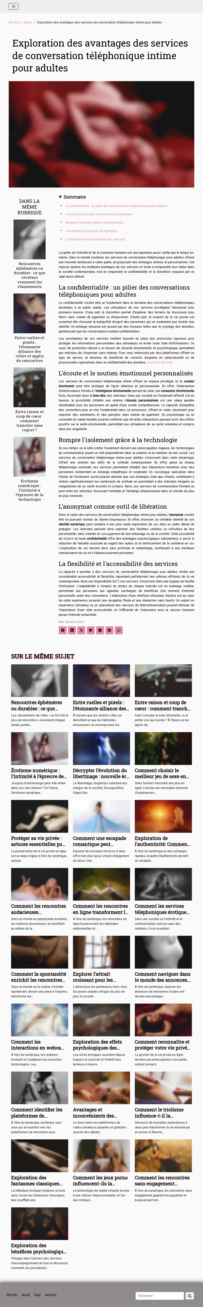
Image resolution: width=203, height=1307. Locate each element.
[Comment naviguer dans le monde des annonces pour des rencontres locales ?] (163, 952)
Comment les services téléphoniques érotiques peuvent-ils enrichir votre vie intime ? (162, 915)
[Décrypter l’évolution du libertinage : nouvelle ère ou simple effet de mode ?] (101, 748)
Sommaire (75, 197)
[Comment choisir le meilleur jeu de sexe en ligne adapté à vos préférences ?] (163, 748)
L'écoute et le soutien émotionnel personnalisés (98, 214)
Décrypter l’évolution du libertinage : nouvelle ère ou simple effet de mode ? (101, 776)
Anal (25, 1294)
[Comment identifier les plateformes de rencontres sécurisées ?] (39, 1087)
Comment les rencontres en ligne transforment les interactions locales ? (101, 912)
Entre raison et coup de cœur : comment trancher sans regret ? (29, 420)
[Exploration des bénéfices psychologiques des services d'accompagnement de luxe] (39, 1223)
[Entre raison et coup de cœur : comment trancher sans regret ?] (29, 387)
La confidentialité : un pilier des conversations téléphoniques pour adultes (116, 206)
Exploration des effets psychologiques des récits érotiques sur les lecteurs (98, 1051)
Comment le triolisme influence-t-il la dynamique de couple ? (160, 1115)
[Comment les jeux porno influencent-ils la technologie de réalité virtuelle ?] (101, 1155)
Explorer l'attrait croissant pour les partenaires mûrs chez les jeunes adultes (98, 983)
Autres (28, 22)
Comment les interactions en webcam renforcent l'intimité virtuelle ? (38, 1051)
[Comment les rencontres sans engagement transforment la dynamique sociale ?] (163, 1155)
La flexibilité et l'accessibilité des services (95, 239)
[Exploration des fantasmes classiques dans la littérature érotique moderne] (39, 1155)
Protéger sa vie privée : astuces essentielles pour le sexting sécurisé (39, 844)
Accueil (14, 22)
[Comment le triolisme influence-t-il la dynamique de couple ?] (163, 1087)
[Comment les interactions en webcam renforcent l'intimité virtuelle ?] (39, 1020)
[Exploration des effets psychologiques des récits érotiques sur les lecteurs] (101, 1020)
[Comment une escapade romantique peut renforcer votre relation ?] (101, 816)
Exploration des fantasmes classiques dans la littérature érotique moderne (35, 1186)
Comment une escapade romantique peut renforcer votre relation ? (101, 844)
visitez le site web (159, 362)
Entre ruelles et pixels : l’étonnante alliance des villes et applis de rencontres (29, 349)
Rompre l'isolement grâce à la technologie (94, 222)
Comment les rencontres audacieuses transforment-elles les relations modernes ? (38, 915)
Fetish (11, 1294)
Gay (37, 1294)
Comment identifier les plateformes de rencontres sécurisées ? (37, 1115)
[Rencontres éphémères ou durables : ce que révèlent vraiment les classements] (29, 239)
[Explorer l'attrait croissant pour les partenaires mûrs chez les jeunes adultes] (101, 952)
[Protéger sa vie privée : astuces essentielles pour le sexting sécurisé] (39, 816)
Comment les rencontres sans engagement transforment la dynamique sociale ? (162, 1186)
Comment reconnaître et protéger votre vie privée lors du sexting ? (162, 1048)
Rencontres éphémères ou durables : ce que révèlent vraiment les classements (29, 275)
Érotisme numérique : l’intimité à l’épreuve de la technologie (29, 490)
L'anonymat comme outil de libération (91, 231)
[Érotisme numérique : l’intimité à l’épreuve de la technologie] (29, 456)
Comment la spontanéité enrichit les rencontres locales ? (38, 980)
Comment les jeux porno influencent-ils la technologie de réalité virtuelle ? (100, 1186)
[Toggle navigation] (13, 6)
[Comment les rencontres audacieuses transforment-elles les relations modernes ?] (39, 884)
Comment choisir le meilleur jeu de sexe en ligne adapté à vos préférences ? (160, 779)
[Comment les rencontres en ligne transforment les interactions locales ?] (101, 884)
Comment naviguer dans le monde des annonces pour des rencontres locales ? (163, 983)
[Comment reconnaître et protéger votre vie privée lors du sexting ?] (163, 1020)
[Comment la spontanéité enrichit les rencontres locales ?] (39, 952)
